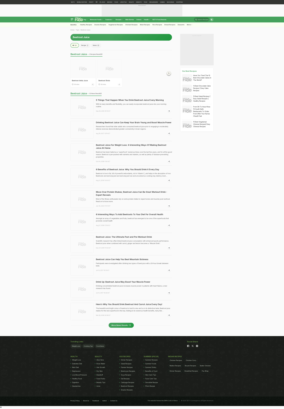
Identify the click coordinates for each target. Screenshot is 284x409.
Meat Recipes (145, 25)
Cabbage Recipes (127, 382)
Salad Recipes (126, 364)
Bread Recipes (170, 25)
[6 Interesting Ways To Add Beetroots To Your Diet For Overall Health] (82, 221)
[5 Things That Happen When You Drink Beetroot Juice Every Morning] (82, 107)
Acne (98, 386)
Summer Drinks (150, 367)
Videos (138, 19)
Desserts (181, 25)
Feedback (95, 401)
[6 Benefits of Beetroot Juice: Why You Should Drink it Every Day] (82, 176)
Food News (100, 346)
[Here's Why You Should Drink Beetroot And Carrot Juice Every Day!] (82, 311)
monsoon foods (96, 19)
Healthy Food (77, 379)
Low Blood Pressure (79, 375)
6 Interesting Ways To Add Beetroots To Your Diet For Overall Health (129, 214)
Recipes (119, 19)
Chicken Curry (191, 360)
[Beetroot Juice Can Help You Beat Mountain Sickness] (82, 266)
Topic (77, 30)
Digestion (75, 382)
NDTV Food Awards (159, 19)
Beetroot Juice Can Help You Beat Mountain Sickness (122, 259)
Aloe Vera (100, 360)
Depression (76, 371)
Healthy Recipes (86, 25)
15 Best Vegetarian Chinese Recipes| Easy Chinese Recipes (201, 124)
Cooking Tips (88, 346)
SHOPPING (179, 2)
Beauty (98, 356)
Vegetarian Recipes (115, 25)
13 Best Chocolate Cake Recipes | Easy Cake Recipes (202, 88)
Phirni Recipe (150, 386)
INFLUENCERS (153, 2)
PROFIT (91, 2)
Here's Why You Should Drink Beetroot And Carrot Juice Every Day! (129, 304)
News (96, 45)
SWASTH (139, 2)
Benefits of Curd (151, 371)
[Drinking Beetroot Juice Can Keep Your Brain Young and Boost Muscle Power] (82, 130)
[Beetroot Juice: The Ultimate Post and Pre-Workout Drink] (82, 244)
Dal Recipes (125, 379)
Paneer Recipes (127, 367)
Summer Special (151, 356)
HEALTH (131, 2)
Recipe (84, 45)
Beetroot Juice (85, 30)
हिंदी (96, 2)
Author (104, 401)
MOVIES (109, 2)
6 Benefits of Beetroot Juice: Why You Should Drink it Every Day (127, 169)
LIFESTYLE (123, 2)
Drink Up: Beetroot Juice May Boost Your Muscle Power (123, 282)
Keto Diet (75, 367)
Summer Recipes (151, 360)
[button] (169, 73)
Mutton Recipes (175, 366)
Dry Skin (100, 371)
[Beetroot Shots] (109, 68)
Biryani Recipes (190, 366)
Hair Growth (101, 367)
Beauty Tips (101, 382)
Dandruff (100, 375)
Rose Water (101, 364)
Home (72, 30)
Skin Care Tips (150, 375)
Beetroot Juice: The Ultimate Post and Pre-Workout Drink (124, 237)
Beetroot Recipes (127, 386)
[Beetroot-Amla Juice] (83, 68)
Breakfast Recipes (191, 371)
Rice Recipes (157, 25)
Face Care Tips (151, 379)
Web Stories (129, 19)
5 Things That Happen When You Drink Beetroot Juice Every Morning (130, 100)
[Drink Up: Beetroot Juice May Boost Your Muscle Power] (82, 289)
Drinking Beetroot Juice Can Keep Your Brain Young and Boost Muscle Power (133, 122)
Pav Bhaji (205, 371)
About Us (86, 401)
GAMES (162, 2)
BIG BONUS (170, 2)
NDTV (73, 2)
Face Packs (101, 379)
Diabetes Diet (77, 364)
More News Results (119, 325)
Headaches (76, 386)
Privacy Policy (75, 401)
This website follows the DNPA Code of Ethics (162, 400)
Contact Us (113, 401)
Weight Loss (76, 346)
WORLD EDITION (82, 2)
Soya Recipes (126, 375)
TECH (145, 2)
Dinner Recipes (126, 360)
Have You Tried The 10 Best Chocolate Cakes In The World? (202, 77)
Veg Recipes (124, 356)
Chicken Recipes (131, 25)
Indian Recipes (175, 356)
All (74, 45)
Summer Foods (150, 364)
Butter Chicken (205, 366)
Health (146, 19)
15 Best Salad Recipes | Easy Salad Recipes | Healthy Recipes (201, 98)
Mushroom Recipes (128, 371)
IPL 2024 (102, 2)
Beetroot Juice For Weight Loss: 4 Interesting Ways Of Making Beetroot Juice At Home (131, 146)
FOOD (116, 2)
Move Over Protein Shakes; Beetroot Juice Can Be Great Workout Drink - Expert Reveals (131, 193)
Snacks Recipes (100, 25)
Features (108, 19)
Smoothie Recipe (151, 382)
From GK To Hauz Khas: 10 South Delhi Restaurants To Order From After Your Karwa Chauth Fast (201, 111)
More (189, 25)
